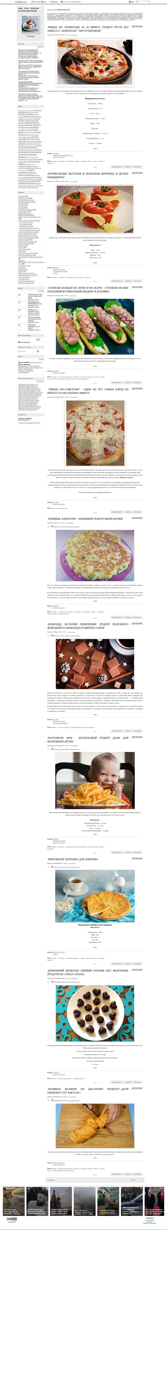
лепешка (82, 958)
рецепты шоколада (89, 727)
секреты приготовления (29, 179)
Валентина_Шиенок (24, 399)
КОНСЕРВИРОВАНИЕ (25, 234)
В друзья (32, 36)
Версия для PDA (149, 1220)
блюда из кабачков (29, 110)
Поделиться (137, 166)
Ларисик (34, 399)
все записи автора (73, 526)
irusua (41, 392)
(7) (40, 330)
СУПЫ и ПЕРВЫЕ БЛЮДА (26, 238)
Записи (20, 8)
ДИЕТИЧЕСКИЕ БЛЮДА (26, 242)
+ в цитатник (73, 35)
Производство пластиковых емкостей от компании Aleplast (28, 94)
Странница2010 (23, 372)
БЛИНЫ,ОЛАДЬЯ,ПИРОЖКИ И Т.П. (29, 217)
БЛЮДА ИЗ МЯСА (24, 200)
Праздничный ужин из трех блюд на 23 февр (35, 296)
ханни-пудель (32, 410)
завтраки (35, 137)
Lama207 (28, 387)
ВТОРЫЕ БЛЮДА (23, 240)
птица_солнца (23, 410)
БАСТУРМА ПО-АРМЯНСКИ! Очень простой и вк (35, 303)
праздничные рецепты (32, 168)
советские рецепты (62, 508)
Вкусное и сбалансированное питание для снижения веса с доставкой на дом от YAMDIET (28, 51)
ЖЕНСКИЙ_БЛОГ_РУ (25, 368)
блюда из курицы (26, 114)
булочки (37, 119)
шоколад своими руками (64, 1078)
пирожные (33, 164)
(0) (40, 53)
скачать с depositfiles (33, 181)
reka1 (20, 395)
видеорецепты (32, 123)
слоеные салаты (22, 185)
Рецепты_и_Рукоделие (25, 371)
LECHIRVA (21, 387)
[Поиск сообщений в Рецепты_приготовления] (38, 340)
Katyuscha (33, 386)
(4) (39, 315)
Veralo (37, 392)
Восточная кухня (24, 222)
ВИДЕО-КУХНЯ (23, 198)
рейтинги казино (22, 170)
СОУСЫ (21, 247)
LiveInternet (21, 2)
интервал (27, 408)
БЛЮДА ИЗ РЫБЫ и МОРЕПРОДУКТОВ (24, 214)
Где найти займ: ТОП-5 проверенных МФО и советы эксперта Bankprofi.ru (30, 61)
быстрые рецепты (58, 1170)
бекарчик (21, 408)
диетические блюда (33, 135)
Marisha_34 (36, 389)
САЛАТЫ (21, 208)
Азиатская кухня (24, 224)
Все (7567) (40, 381)
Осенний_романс (24, 402)
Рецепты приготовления (19, 11)
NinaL (20, 391)
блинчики (20, 110)
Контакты (149, 1221)
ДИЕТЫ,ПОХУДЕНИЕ (25, 273)
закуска (37, 139)
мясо (40, 159)
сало (19, 179)
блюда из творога (92, 958)
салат (31, 177)
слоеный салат (32, 185)
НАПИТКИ (21, 245)
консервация (31, 150)
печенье (31, 162)
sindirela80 (30, 395)
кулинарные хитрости (25, 159)
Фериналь (21, 405)
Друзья (26, 8)
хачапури (100, 611)
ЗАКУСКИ (21, 196)
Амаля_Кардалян (24, 397)
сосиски (96, 376)
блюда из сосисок (59, 378)
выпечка (35, 127)
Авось (65, 1)
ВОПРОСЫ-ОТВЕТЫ (25, 283)
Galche (27, 384)
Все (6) (41, 359)
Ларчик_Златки (23, 400)
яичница (87, 277)
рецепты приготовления (27, 173)
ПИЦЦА (20, 271)
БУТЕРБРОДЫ (23, 266)
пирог (37, 162)
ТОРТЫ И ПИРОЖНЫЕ (25, 255)
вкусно (21, 125)
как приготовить (30, 148)
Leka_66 (21, 389)
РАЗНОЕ (21, 206)
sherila (24, 395)
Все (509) (41, 46)
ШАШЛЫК (21, 269)
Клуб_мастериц (38, 368)
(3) (38, 322)
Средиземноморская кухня (28, 228)
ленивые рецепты (52, 613)
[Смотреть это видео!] (23, 297)
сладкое (38, 183)
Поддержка (130, 2)
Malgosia (30, 389)
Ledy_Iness (35, 387)
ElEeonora (21, 384)
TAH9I (20, 392)
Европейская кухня (25, 226)
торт (24, 187)
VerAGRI (31, 392)
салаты (38, 177)
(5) (39, 307)
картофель (22, 150)
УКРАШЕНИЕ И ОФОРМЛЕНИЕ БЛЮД (30, 257)
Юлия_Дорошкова (24, 406)
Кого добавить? (35, 366)
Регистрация (36, 1)
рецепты (22, 172)
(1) (38, 300)
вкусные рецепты (32, 125)
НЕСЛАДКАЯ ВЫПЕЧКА (26, 236)
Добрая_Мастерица (35, 362)
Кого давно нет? (23, 366)
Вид (133, 2)
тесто (20, 187)
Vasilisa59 (25, 392)
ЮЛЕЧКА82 (33, 405)
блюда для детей (70, 378)
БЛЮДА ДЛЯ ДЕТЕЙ (24, 244)
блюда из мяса (30, 117)
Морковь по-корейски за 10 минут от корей (33, 311)
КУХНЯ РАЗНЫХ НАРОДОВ (27, 220)
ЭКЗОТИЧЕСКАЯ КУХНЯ (26, 275)
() (121, 166)
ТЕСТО (20, 251)
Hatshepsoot (22, 386)
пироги (21, 164)
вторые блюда (24, 127)
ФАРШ (20, 267)
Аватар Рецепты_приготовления (30, 24)
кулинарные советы (32, 157)
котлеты (38, 150)
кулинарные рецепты (73, 161)
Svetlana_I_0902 (35, 391)
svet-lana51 (37, 395)
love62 (31, 394)
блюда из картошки (32, 112)
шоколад (34, 187)
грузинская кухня (29, 132)
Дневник (137, 26)
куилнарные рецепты (72, 958)
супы (41, 185)
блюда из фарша (29, 118)
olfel (40, 394)
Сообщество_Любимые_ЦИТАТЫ (29, 423)
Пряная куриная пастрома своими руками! (34, 318)
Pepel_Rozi (26, 391)
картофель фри (83, 846)
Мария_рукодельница (25, 369)
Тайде (35, 403)
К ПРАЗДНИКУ (23, 211)
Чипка (27, 405)
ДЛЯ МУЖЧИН (23, 249)
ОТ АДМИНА (22, 279)
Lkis (25, 389)
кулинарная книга (86, 161)
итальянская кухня (29, 145)
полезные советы (25, 166)
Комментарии (34, 8)
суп (37, 185)
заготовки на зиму (26, 139)
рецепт (31, 170)
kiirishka (20, 394)
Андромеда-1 (34, 397)
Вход (44, 1)
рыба (26, 178)
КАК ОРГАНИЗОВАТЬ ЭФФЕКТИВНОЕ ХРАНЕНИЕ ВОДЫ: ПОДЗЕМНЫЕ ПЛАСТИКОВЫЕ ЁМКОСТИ (30, 84)
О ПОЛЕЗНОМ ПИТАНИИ (26, 253)
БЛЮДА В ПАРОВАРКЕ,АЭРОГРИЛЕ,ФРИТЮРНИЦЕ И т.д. (32, 262)
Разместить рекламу (149, 1223)
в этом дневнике (25, 342)
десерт (38, 132)
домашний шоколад (78, 1078)
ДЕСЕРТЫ (21, 204)
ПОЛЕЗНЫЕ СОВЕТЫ (25, 210)
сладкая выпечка (26, 183)
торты (28, 187)
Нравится (128, 166)
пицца (95, 161)
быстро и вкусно (24, 121)
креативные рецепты (81, 378)
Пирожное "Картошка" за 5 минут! (34, 326)
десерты (22, 134)
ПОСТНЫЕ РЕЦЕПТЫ (25, 281)
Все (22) (41, 291)
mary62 (36, 394)
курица (35, 159)
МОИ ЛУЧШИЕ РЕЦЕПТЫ (26, 232)
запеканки (30, 141)
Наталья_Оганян (33, 400)
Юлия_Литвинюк (35, 406)
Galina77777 (34, 384)
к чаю (35, 145)
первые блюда (23, 162)
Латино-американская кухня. (28, 230)
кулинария (23, 152)
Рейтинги (55, 1)
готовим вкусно (24, 130)
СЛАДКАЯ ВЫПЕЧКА (25, 202)
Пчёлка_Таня (34, 402)
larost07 (26, 394)
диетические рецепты (24, 137)
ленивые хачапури (63, 613)
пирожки (27, 164)
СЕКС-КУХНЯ (22, 277)
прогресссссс (35, 408)
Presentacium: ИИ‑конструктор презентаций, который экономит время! (29, 72)
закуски (22, 141)
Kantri (28, 386)
